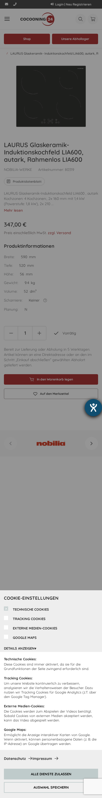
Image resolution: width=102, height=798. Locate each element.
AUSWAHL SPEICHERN (51, 787)
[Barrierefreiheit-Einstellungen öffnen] (93, 407)
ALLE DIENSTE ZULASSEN (51, 774)
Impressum (42, 758)
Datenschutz (15, 758)
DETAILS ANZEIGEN (19, 648)
